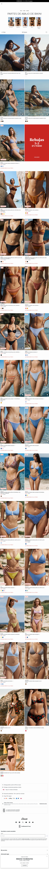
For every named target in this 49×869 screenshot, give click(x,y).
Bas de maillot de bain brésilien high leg (10, 73)
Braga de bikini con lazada (31, 210)
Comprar (24, 865)
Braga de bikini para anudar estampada (34, 492)
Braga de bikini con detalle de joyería (9, 305)
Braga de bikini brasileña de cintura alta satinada (10, 211)
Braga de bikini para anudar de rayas (9, 163)
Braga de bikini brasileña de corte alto (10, 540)
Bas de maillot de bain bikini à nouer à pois (10, 118)
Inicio (21, 10)
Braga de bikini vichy (5, 727)
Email (2, 833)
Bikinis (27, 10)
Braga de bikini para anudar (7, 445)
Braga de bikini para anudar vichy (33, 681)
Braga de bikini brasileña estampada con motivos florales (10, 493)
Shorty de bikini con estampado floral (34, 727)
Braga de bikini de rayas (31, 352)
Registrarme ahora (43, 803)
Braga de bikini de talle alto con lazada (10, 772)
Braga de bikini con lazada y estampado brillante (10, 399)
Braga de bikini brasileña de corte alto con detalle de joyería (11, 258)
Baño (24, 10)
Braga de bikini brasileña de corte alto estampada (34, 540)
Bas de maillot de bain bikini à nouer (34, 73)
